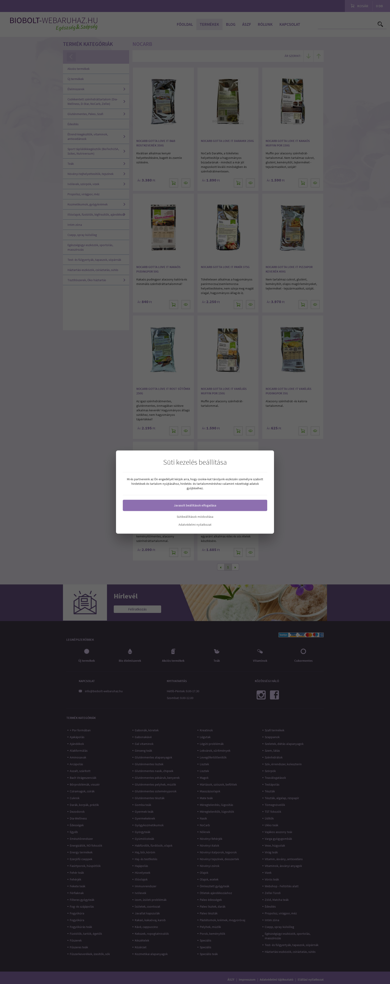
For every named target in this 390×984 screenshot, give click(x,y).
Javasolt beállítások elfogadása (195, 505)
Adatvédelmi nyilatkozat (195, 525)
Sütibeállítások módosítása (195, 517)
